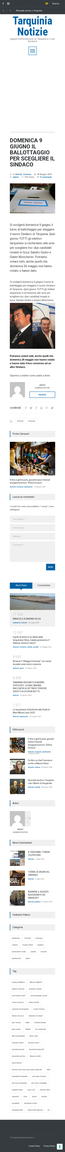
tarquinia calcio (30, 1103)
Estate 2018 (28, 945)
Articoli (18, 174)
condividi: (15, 407)
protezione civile (19, 952)
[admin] (17, 389)
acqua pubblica (18, 982)
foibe (27, 1022)
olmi (48, 1070)
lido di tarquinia (18, 1036)
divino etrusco (18, 1016)
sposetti (15, 1096)
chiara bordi (34, 1002)
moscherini (16, 1063)
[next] (51, 472)
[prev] (13, 472)
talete (34, 1096)
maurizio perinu (18, 1056)
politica (38, 902)
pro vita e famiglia (39, 1083)
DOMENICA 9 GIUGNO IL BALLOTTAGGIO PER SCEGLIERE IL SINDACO (32, 152)
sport (22, 668)
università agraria (35, 1110)
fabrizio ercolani (35, 1016)
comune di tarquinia (20, 1009)
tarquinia (15, 1103)
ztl (48, 1110)
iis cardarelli (40, 1029)
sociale (36, 647)
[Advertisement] (32, 89)
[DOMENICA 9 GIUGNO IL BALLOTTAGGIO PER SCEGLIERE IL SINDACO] (32, 198)
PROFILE (42, 395)
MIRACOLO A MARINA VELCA (27, 619)
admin (16, 177)
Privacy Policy (49, 1146)
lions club (33, 1036)
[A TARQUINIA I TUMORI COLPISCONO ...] (17, 858)
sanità (29, 647)
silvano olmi (45, 1090)
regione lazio (17, 1090)
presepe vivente (39, 1076)
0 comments (46, 177)
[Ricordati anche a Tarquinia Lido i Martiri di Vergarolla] (17, 786)
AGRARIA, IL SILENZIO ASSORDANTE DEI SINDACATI (38, 895)
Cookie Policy (34, 1146)
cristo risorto (39, 1009)
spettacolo (28, 487)
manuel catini (17, 1043)
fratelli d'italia (40, 1022)
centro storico (18, 1002)
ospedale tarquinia (20, 1076)
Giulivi (28, 1029)
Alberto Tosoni (18, 989)
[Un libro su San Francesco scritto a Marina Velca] (17, 766)
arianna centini (35, 989)
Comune (27, 174)
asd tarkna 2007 (19, 996)
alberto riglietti (35, 982)
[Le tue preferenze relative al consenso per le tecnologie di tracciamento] (60, 1147)
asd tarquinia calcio (38, 996)
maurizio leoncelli (36, 1049)
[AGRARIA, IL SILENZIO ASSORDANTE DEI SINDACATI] (17, 898)
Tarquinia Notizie (32, 26)
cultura (37, 767)
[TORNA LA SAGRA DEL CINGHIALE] (17, 878)
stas (25, 1096)
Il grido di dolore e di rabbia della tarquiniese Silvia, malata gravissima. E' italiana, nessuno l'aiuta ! (31, 640)
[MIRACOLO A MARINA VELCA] (32, 601)
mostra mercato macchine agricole (27, 1070)
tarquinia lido (17, 1110)
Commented (44, 585)
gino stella (16, 1029)
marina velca (33, 1043)
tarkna (44, 1096)
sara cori (31, 1090)
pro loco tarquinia (19, 1083)
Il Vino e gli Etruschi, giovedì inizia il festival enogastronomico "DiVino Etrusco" (36, 10)
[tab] (21, 587)
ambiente (16, 623)
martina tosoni (18, 1049)
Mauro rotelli (35, 1056)
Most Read (21, 585)
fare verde (16, 1022)
